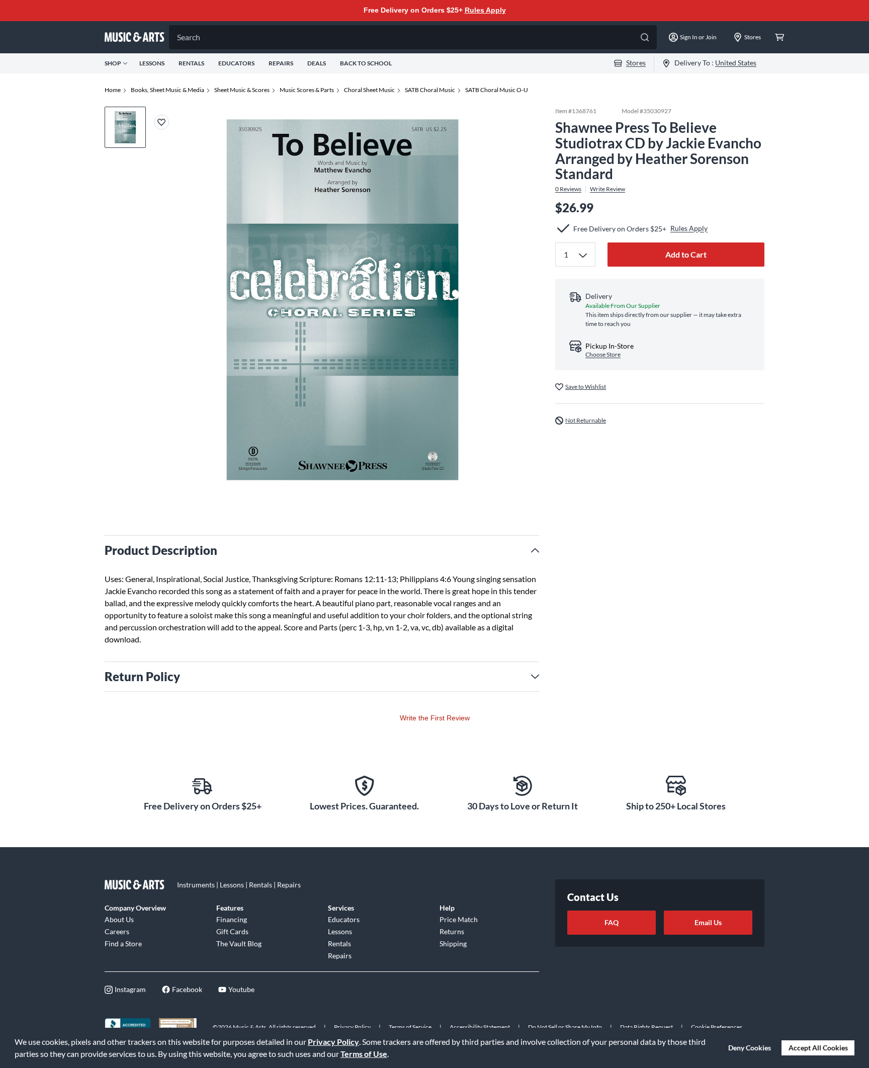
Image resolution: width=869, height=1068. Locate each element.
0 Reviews (568, 189)
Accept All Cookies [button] (818, 1047)
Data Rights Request (646, 1027)
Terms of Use (363, 1053)
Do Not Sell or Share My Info (565, 1027)
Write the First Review (435, 718)
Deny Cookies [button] (749, 1047)
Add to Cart (686, 254)
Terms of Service (410, 1027)
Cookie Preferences (716, 1027)
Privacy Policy (333, 1041)
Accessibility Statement (480, 1027)
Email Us (708, 922)
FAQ (611, 922)
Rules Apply (485, 10)
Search (188, 37)
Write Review (607, 189)
